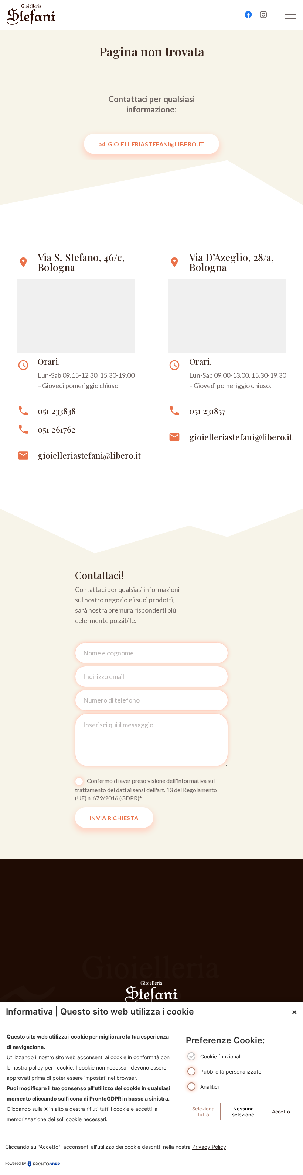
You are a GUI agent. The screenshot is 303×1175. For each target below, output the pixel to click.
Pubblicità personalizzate (230, 1071)
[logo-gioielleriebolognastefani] (31, 15)
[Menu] (291, 15)
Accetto (281, 1112)
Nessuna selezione (243, 1111)
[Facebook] (248, 14)
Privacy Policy (209, 1147)
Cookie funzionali (220, 1057)
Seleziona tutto (203, 1111)
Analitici (209, 1087)
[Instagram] (263, 14)
